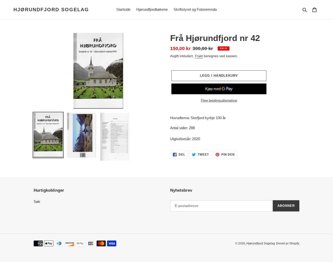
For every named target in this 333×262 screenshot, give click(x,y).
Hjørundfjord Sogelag (51, 9)
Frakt (199, 56)
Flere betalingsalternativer (219, 100)
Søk (37, 201)
